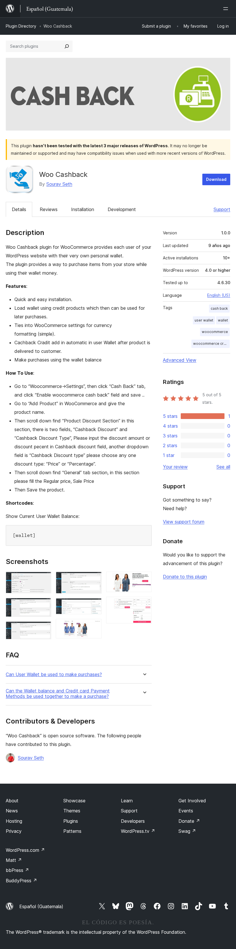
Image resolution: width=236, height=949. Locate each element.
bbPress (17, 870)
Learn (127, 800)
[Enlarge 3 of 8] (43, 629)
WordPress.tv (138, 831)
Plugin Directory (21, 26)
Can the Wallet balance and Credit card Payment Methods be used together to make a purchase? (58, 693)
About (12, 800)
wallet (223, 320)
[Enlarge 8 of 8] (144, 604)
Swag (187, 831)
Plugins (70, 821)
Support (222, 209)
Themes (71, 811)
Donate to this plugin (185, 576)
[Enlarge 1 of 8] (43, 579)
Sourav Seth (59, 184)
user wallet (204, 320)
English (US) (218, 295)
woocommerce (215, 332)
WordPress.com (25, 850)
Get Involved (192, 800)
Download (216, 179)
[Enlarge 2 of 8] (43, 606)
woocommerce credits (211, 343)
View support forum (183, 522)
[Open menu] (227, 8)
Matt (14, 860)
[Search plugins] (67, 46)
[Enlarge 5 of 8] (94, 606)
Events (185, 811)
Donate (189, 821)
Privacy (14, 831)
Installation (82, 209)
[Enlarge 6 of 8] (94, 627)
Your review (175, 467)
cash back (219, 308)
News (12, 811)
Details (19, 209)
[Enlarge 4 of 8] (94, 579)
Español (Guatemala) (41, 906)
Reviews (49, 209)
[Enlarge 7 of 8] (144, 579)
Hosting (14, 821)
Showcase (74, 800)
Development (122, 209)
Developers (133, 821)
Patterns (72, 831)
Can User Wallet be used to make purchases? (54, 674)
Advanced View (179, 360)
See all (223, 467)
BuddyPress (21, 880)
